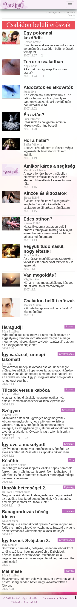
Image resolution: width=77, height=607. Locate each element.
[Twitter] (54, 602)
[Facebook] (42, 602)
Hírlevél (15, 602)
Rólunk (63, 598)
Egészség (69, 444)
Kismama (69, 511)
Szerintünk (68, 410)
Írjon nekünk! (31, 602)
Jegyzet (70, 326)
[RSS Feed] (59, 602)
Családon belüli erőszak (38, 25)
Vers (71, 460)
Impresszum (49, 598)
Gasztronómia (66, 354)
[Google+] (48, 602)
